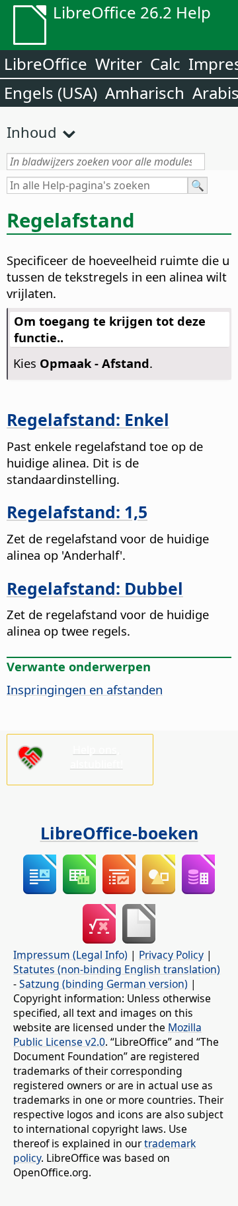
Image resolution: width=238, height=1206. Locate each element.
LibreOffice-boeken (119, 833)
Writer (118, 64)
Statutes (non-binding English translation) (116, 969)
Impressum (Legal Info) (70, 955)
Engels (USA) (50, 93)
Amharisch (144, 93)
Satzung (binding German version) (103, 984)
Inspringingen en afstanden (85, 689)
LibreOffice (45, 64)
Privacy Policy (171, 955)
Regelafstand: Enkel (88, 419)
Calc (165, 64)
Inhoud (32, 132)
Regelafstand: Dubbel (95, 588)
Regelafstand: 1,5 (77, 511)
